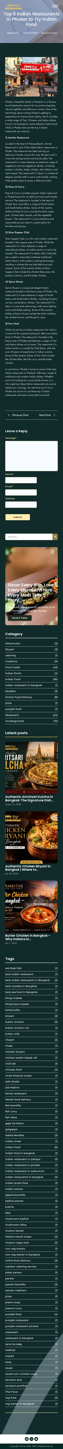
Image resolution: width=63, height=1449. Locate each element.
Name (9, 474)
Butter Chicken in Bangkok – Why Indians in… (27, 937)
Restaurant (13, 33)
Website (10, 498)
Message (10, 438)
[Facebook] (27, 1439)
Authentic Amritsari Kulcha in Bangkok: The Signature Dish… (29, 798)
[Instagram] (31, 1439)
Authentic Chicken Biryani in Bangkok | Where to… (28, 868)
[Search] (55, 537)
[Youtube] (36, 1439)
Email (9, 486)
